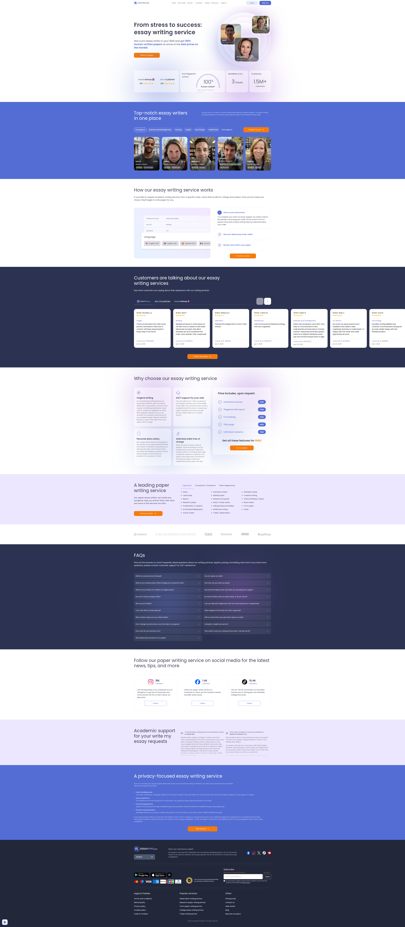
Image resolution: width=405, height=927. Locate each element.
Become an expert (233, 914)
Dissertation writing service (191, 898)
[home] (143, 4)
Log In (252, 4)
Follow (155, 703)
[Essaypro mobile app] (141, 875)
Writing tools (230, 898)
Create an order (243, 256)
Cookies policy (140, 910)
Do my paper (241, 448)
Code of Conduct (141, 914)
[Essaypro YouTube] (269, 852)
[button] (188, 4)
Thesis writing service (188, 914)
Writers (167, 4)
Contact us (230, 902)
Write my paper (146, 55)
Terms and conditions (143, 898)
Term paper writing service (191, 906)
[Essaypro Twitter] (259, 852)
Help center (230, 906)
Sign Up (265, 4)
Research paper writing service (193, 902)
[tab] (140, 129)
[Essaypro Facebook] (248, 852)
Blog (227, 910)
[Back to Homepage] (145, 849)
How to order (177, 4)
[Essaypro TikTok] (264, 852)
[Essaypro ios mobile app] (158, 875)
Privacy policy (139, 906)
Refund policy (139, 902)
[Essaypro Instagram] (253, 852)
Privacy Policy (246, 882)
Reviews (209, 4)
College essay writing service (192, 910)
